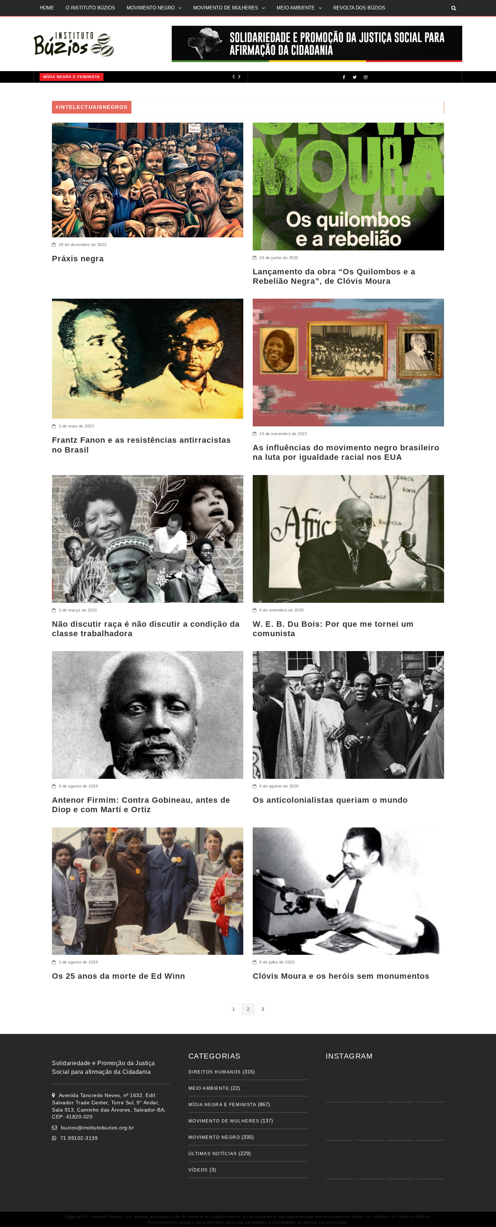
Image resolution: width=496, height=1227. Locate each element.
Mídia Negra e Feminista (71, 77)
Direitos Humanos (214, 1072)
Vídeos (198, 1170)
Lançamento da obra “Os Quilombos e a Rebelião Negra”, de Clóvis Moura (334, 276)
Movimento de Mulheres (224, 1121)
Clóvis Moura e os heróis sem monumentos (341, 976)
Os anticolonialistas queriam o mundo (330, 800)
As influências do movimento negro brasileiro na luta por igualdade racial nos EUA (346, 452)
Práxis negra (78, 258)
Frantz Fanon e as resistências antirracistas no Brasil (141, 444)
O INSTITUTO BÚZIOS (90, 8)
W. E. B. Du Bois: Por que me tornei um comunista (333, 628)
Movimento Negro (214, 1137)
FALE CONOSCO (58, 23)
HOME (47, 8)
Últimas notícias (212, 1153)
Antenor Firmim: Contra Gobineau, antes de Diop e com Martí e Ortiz (141, 804)
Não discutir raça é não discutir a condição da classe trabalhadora (146, 628)
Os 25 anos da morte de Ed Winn (118, 976)
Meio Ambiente (208, 1088)
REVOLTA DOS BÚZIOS (359, 8)
